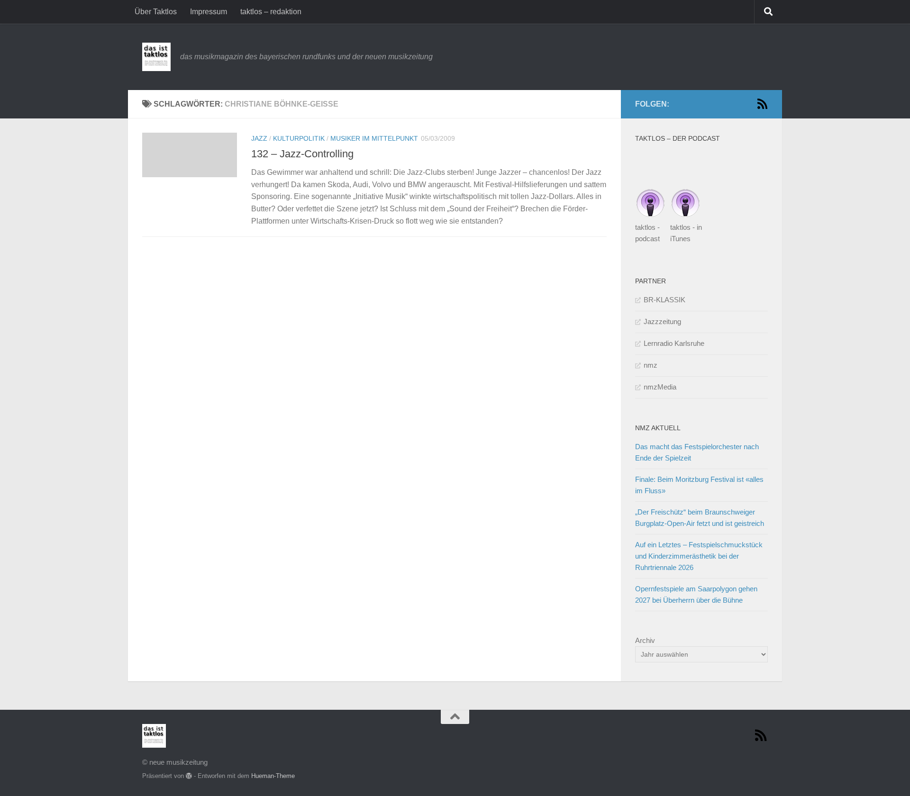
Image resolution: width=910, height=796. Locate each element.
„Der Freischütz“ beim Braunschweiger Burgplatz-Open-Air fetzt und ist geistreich (699, 517)
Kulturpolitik (299, 138)
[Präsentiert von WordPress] (189, 776)
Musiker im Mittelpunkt (374, 138)
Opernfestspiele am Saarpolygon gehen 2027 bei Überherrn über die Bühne (696, 594)
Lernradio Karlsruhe (674, 343)
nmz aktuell (658, 428)
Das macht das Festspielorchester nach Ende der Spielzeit (697, 452)
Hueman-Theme (273, 775)
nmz (650, 365)
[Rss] (762, 103)
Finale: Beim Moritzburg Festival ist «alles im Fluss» (699, 485)
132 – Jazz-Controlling (302, 154)
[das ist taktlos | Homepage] (156, 57)
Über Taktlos (156, 12)
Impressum (208, 12)
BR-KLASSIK (664, 300)
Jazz (259, 138)
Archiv (645, 640)
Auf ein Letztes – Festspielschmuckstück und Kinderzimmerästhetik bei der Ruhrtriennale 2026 (699, 556)
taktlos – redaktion (270, 12)
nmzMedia (660, 387)
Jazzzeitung (662, 321)
